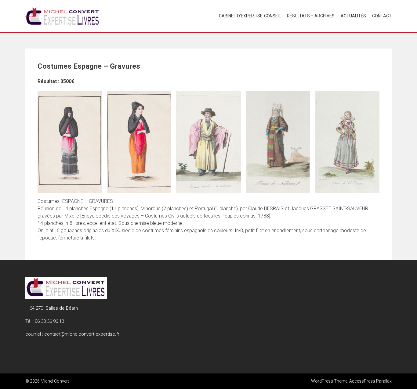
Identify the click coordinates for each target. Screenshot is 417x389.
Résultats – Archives (311, 15)
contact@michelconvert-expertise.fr (81, 334)
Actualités (353, 15)
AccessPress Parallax (370, 381)
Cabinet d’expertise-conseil (250, 15)
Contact (382, 15)
